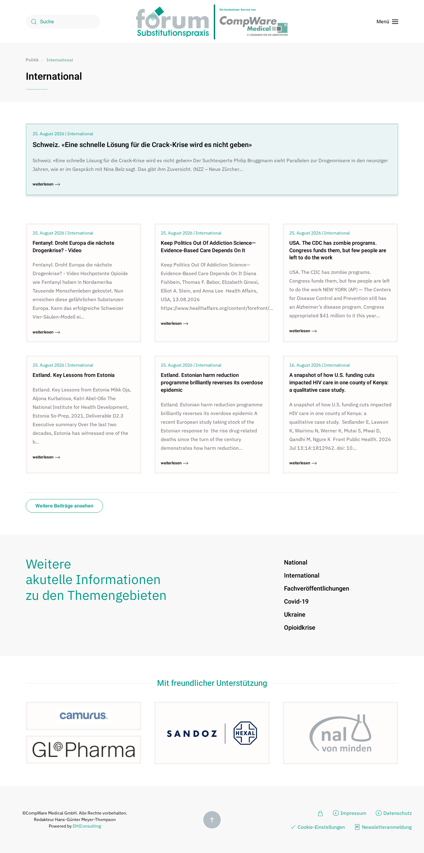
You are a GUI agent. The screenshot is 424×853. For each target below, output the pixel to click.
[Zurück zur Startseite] (212, 21)
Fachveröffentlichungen (316, 588)
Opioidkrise (299, 627)
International (54, 76)
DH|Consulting (87, 826)
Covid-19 (296, 601)
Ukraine (294, 614)
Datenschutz (397, 813)
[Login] (320, 813)
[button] (387, 21)
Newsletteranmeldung (387, 827)
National (295, 562)
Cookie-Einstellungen (321, 827)
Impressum (353, 813)
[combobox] (63, 22)
